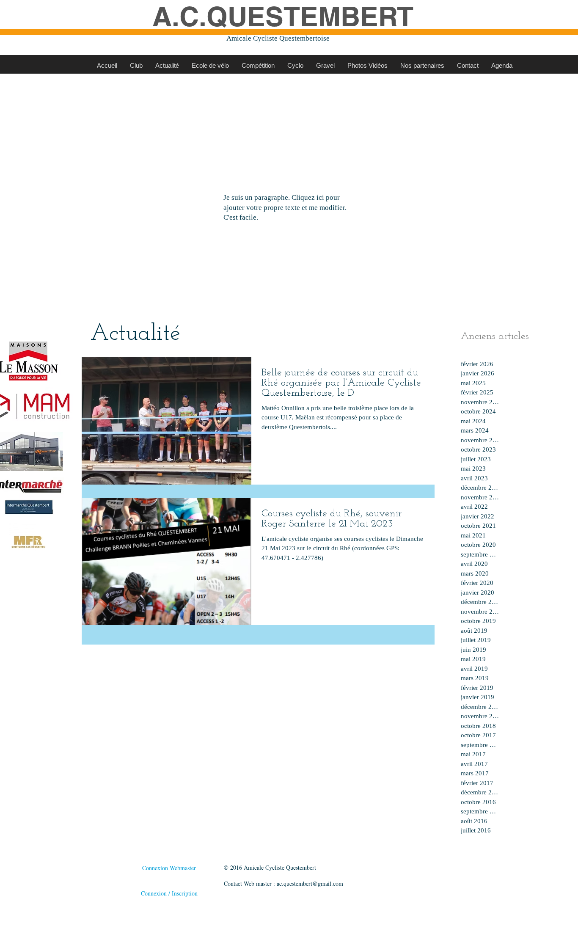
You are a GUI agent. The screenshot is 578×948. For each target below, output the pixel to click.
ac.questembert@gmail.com (310, 883)
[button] (136, 65)
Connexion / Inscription (169, 893)
